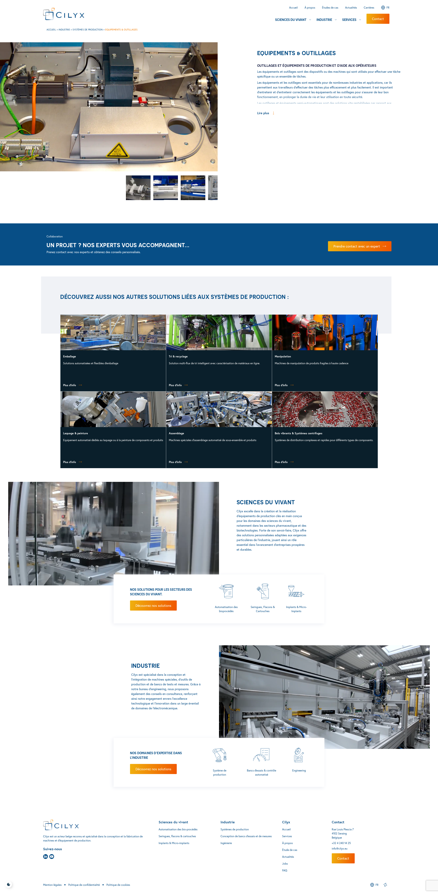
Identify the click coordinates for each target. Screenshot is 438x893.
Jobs (285, 863)
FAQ (284, 870)
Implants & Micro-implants (174, 843)
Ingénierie (226, 843)
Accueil (51, 29)
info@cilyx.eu (339, 848)
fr (388, 7)
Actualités (288, 856)
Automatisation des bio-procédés (178, 829)
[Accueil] (101, 825)
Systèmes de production (88, 29)
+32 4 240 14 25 (341, 843)
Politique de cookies (118, 884)
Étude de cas (289, 850)
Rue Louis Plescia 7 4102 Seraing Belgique (343, 833)
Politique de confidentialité (84, 884)
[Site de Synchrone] (385, 885)
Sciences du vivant (173, 822)
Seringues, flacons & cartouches (177, 836)
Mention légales (52, 884)
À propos (287, 843)
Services (287, 836)
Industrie (64, 29)
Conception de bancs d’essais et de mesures (246, 836)
